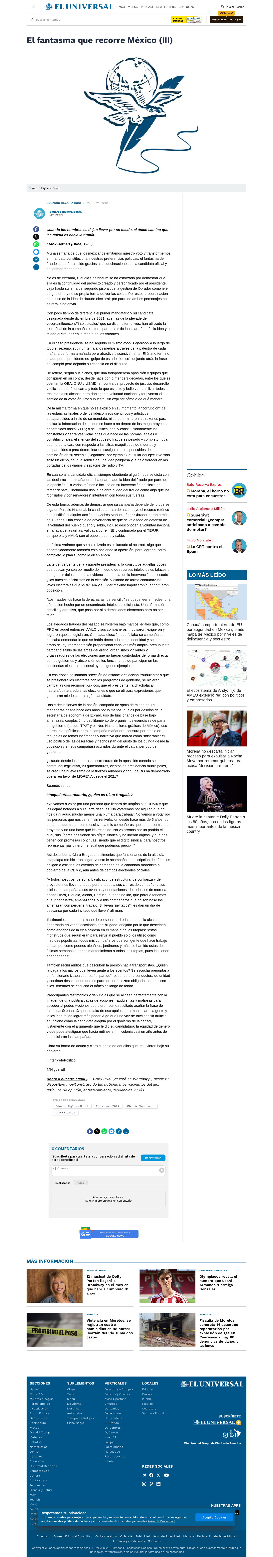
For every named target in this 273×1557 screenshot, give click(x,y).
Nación (35, 1389)
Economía (37, 1461)
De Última (74, 1403)
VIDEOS (133, 6)
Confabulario (39, 1480)
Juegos (110, 1442)
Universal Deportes (43, 1466)
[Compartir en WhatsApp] (36, 244)
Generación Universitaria (114, 1416)
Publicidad (143, 1536)
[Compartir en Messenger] (36, 252)
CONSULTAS (186, 6)
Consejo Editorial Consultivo (72, 1536)
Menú (34, 1504)
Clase (71, 1389)
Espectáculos (39, 1470)
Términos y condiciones (129, 1541)
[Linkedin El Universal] (158, 1484)
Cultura (35, 1475)
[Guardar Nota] (36, 267)
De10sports (113, 1427)
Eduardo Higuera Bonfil (65, 202)
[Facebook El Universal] (151, 1476)
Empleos (111, 1403)
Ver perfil (57, 215)
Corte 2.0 (36, 1394)
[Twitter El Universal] (158, 1476)
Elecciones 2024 (108, 1106)
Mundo (35, 1427)
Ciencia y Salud (41, 1490)
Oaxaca (147, 1394)
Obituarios (112, 1408)
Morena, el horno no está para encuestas (208, 493)
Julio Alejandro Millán (206, 508)
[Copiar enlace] (36, 260)
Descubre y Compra (119, 1389)
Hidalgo (147, 1403)
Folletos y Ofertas (117, 1394)
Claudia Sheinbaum (140, 1106)
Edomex (148, 1389)
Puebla (147, 1398)
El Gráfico (112, 1422)
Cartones (36, 1456)
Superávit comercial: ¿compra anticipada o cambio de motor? (206, 522)
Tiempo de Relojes (80, 1418)
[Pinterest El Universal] (151, 1484)
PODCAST (147, 6)
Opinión (195, 475)
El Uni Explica (40, 1413)
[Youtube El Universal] (166, 1476)
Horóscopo (112, 1451)
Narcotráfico (39, 1446)
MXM (122, 6)
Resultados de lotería (115, 1459)
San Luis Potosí (153, 1413)
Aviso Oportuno (116, 1398)
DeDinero (111, 1432)
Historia (188, 1536)
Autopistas (74, 1413)
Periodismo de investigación (40, 1406)
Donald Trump (40, 1432)
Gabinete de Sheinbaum (38, 1420)
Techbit (35, 1499)
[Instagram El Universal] (144, 1484)
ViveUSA (111, 1437)
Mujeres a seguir (41, 1398)
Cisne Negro (75, 1422)
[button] (226, 19)
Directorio (43, 1536)
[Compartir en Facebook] (36, 229)
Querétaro (149, 1408)
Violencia (126, 1536)
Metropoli (36, 1437)
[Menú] (34, 7)
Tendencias (38, 1485)
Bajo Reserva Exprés (204, 484)
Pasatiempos (114, 1446)
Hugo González (200, 540)
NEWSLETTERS (165, 6)
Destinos (73, 1408)
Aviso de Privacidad (166, 1536)
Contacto (154, 1541)
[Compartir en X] (36, 237)
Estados (35, 1442)
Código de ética (106, 1536)
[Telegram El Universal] (144, 1476)
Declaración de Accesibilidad (217, 1536)
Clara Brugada (65, 1112)
